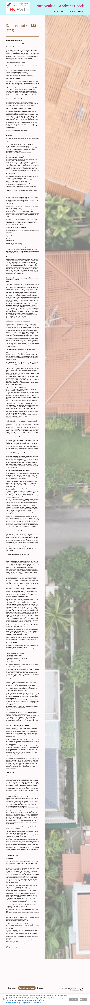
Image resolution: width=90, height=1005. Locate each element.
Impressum (26, 1002)
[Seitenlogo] (18, 8)
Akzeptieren (73, 999)
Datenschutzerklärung (13, 1002)
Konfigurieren (37, 1002)
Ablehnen (83, 999)
